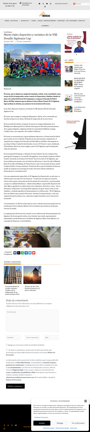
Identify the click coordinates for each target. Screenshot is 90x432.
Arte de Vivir (24, 20)
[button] (86, 401)
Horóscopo (82, 20)
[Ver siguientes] (71, 115)
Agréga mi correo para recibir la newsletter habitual (25, 345)
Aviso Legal (73, 428)
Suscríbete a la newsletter (27, 4)
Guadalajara (8, 32)
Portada (7, 20)
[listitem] (75, 69)
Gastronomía (61, 20)
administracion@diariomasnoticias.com (20, 377)
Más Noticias (14, 20)
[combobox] (65, 3)
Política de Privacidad (13, 380)
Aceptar (42, 423)
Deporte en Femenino (50, 20)
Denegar (60, 423)
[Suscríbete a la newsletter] (20, 3)
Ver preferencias (78, 423)
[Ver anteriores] (66, 115)
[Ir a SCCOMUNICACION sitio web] (75, 134)
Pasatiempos (45, 25)
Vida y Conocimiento (72, 20)
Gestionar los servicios (41, 417)
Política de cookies (49, 428)
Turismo (33, 20)
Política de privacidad (62, 428)
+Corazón (40, 20)
